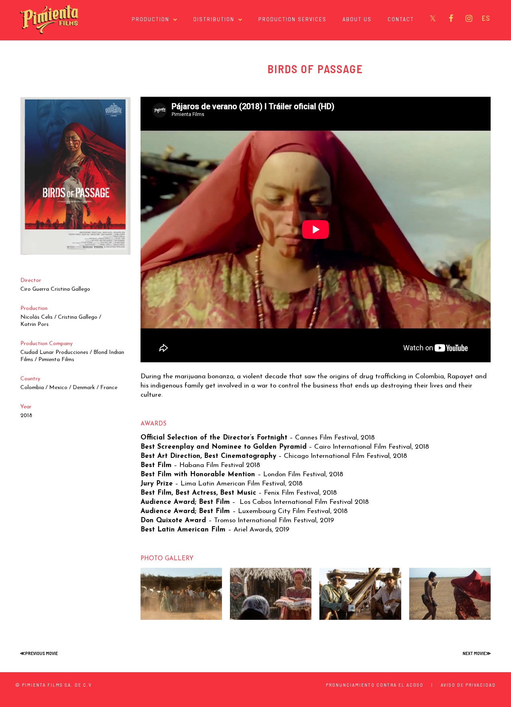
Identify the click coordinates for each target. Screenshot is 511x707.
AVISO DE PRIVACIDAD (468, 684)
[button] (181, 594)
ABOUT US (357, 19)
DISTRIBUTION (213, 19)
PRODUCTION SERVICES (292, 19)
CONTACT (401, 19)
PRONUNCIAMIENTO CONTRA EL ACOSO (375, 684)
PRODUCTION (150, 19)
